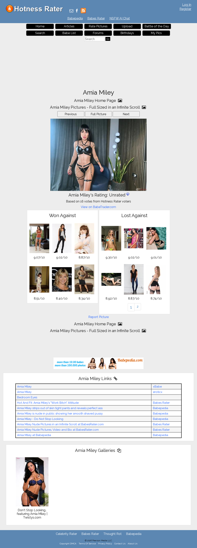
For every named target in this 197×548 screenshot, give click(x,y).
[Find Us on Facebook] (77, 11)
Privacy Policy (105, 543)
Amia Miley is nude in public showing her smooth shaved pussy (60, 413)
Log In (186, 5)
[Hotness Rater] (36, 11)
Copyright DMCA (68, 543)
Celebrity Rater (66, 534)
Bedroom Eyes (27, 397)
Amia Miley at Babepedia (34, 435)
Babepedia (75, 18)
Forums (98, 33)
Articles (69, 26)
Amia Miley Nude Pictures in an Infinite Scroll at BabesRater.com (60, 424)
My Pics (156, 33)
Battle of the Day (156, 26)
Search (40, 33)
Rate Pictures (98, 26)
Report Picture (98, 317)
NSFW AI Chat (119, 18)
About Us (132, 543)
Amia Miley (24, 386)
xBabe (157, 386)
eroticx (157, 392)
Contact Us (119, 543)
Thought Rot (112, 534)
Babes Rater (96, 18)
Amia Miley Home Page (95, 100)
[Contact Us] (71, 11)
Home (40, 26)
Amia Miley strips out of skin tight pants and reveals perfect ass (60, 408)
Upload (127, 26)
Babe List (69, 33)
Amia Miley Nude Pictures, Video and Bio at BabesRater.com (58, 429)
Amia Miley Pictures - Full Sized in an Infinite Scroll (95, 107)
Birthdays (127, 33)
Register (185, 9)
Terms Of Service (87, 543)
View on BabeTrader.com (98, 207)
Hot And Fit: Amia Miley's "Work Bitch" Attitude (48, 402)
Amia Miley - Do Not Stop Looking (40, 419)
